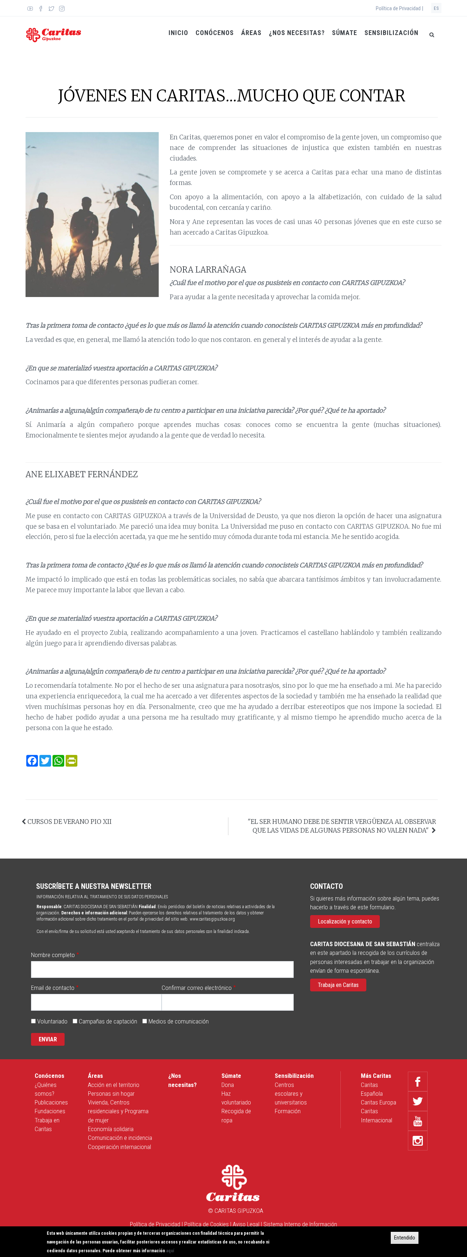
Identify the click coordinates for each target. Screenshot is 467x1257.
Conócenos (215, 32)
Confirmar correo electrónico (197, 987)
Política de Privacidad (155, 1224)
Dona (227, 1084)
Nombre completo (53, 955)
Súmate (344, 32)
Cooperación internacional (119, 1146)
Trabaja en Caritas (338, 985)
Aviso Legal (246, 1224)
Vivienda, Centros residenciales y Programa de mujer (118, 1111)
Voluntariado (52, 1021)
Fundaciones (50, 1111)
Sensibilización (391, 32)
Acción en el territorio (113, 1084)
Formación (288, 1111)
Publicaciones (51, 1102)
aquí (170, 1250)
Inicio (178, 32)
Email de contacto (52, 987)
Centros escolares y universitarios (291, 1093)
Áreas (251, 32)
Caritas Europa (378, 1102)
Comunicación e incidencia (120, 1137)
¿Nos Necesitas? (297, 32)
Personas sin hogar (111, 1093)
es (436, 8)
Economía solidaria (111, 1129)
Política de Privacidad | (399, 8)
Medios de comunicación (178, 1021)
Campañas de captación (108, 1021)
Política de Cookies (206, 1224)
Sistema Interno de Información (300, 1224)
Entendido (404, 1237)
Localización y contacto (345, 921)
